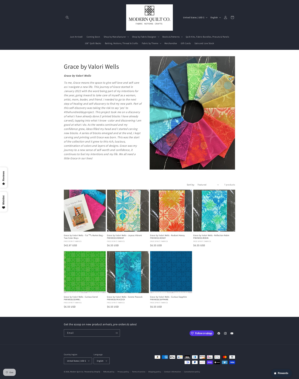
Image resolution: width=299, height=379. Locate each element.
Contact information (172, 372)
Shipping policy (154, 372)
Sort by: (190, 184)
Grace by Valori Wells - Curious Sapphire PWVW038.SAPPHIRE (168, 298)
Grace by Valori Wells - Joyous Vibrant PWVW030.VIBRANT (124, 236)
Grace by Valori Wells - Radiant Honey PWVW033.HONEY (167, 236)
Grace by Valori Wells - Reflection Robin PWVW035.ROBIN (211, 236)
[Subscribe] (116, 333)
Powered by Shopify (92, 372)
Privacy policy (123, 372)
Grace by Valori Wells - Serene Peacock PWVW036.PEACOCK (124, 298)
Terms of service (138, 372)
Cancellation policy (192, 372)
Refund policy (108, 372)
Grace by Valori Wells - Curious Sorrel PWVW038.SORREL (81, 298)
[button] (67, 17)
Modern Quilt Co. (77, 372)
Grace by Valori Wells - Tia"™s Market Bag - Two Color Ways (84, 236)
